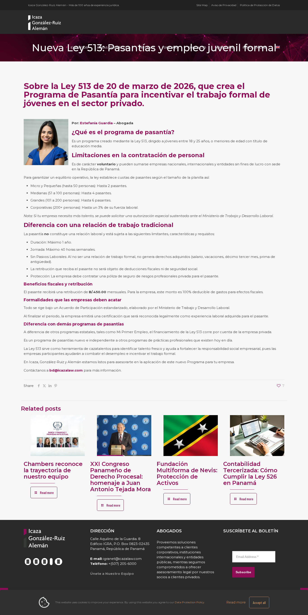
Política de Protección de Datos (260, 5)
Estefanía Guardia (96, 123)
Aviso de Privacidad (223, 5)
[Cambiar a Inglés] (277, 47)
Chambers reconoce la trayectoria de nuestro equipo (53, 470)
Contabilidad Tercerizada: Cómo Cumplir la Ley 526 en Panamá (250, 473)
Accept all (259, 602)
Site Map (202, 5)
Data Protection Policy (189, 602)
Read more (236, 602)
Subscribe (243, 572)
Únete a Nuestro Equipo (112, 573)
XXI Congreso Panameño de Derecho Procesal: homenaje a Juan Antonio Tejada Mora (120, 477)
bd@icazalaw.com (66, 370)
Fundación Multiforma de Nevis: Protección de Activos (187, 473)
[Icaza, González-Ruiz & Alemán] (44, 22)
